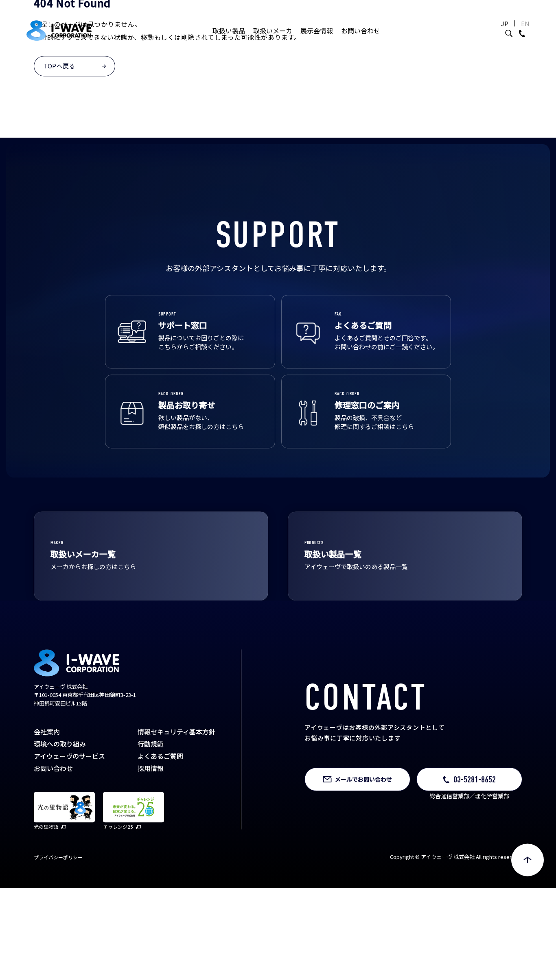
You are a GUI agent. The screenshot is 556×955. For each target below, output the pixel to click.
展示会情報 (316, 30)
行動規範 (151, 770)
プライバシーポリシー (58, 883)
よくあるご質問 (160, 782)
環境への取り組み (60, 770)
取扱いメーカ (272, 30)
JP (504, 23)
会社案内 (47, 758)
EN (525, 23)
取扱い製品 (228, 30)
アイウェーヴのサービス (69, 782)
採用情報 (151, 794)
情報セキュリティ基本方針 (176, 758)
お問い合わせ (360, 30)
